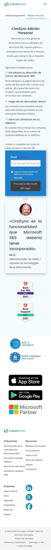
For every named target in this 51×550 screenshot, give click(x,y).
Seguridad (8, 500)
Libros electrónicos (34, 460)
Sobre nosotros (11, 491)
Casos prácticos (33, 450)
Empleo (7, 514)
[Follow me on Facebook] (29, 507)
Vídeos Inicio (31, 455)
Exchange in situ (36, 542)
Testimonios (31, 469)
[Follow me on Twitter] (29, 498)
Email (19, 156)
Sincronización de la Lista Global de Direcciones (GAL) (13, 450)
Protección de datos (24, 538)
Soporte (29, 464)
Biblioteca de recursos (36, 446)
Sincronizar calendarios (14, 466)
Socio (6, 495)
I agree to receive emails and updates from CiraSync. (26, 173)
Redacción (8, 509)
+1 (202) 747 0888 (24, 546)
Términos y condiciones (15, 542)
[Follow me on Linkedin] (29, 488)
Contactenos (9, 505)
